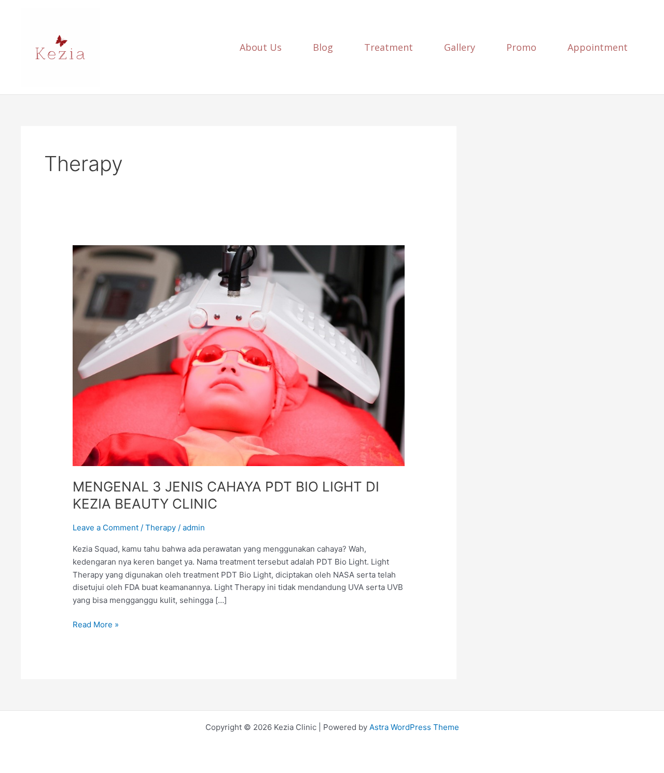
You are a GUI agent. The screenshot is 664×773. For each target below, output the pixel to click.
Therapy (160, 527)
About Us (261, 47)
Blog (323, 47)
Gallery (459, 47)
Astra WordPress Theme (414, 727)
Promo (521, 47)
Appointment (598, 47)
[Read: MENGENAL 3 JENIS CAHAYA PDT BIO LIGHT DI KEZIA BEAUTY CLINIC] (239, 355)
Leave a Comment (106, 527)
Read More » (96, 624)
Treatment (388, 47)
